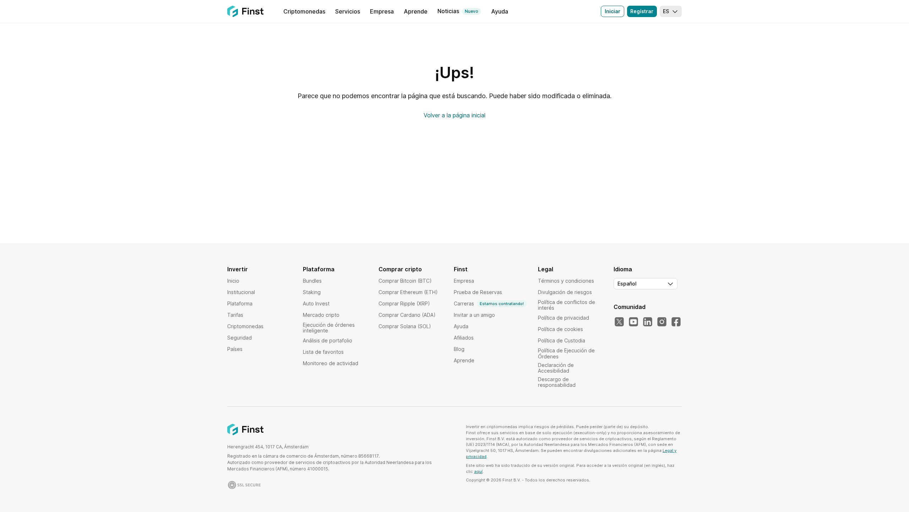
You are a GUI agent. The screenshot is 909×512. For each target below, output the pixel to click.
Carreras (489, 303)
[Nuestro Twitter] (619, 322)
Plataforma (239, 303)
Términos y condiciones (566, 281)
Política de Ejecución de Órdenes (566, 353)
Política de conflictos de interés (566, 305)
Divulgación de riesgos (565, 292)
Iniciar (612, 11)
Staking (312, 292)
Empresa (464, 281)
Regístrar (641, 11)
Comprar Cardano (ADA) (407, 315)
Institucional (241, 292)
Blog (459, 349)
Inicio (233, 281)
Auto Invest (316, 303)
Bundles (312, 281)
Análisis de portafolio (327, 340)
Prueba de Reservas (478, 292)
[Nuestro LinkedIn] (647, 322)
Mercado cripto (321, 315)
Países (235, 349)
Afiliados (464, 338)
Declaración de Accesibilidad (556, 368)
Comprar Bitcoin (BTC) (405, 281)
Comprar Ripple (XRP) (404, 303)
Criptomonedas (245, 326)
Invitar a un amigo (474, 315)
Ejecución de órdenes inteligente (329, 328)
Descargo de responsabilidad (557, 382)
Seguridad (239, 338)
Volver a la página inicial (454, 115)
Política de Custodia (561, 340)
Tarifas (235, 315)
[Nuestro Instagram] (662, 322)
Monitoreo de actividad (330, 363)
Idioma (623, 269)
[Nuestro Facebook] (676, 322)
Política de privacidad (563, 318)
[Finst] (245, 11)
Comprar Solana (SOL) (405, 326)
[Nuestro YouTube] (633, 322)
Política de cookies (560, 329)
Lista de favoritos (323, 352)
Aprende (464, 360)
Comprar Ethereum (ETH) (408, 292)
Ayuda (461, 326)
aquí (478, 471)
